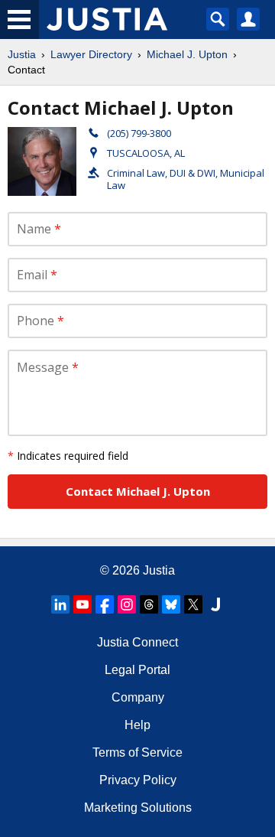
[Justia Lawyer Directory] (215, 604)
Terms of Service (137, 752)
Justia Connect (137, 642)
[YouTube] (82, 604)
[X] (193, 604)
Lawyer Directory (91, 54)
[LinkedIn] (60, 604)
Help (137, 724)
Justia (22, 54)
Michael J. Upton (187, 54)
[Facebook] (104, 604)
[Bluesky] (171, 604)
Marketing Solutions (138, 807)
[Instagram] (127, 604)
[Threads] (149, 604)
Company (138, 697)
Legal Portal (137, 669)
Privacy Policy (137, 780)
